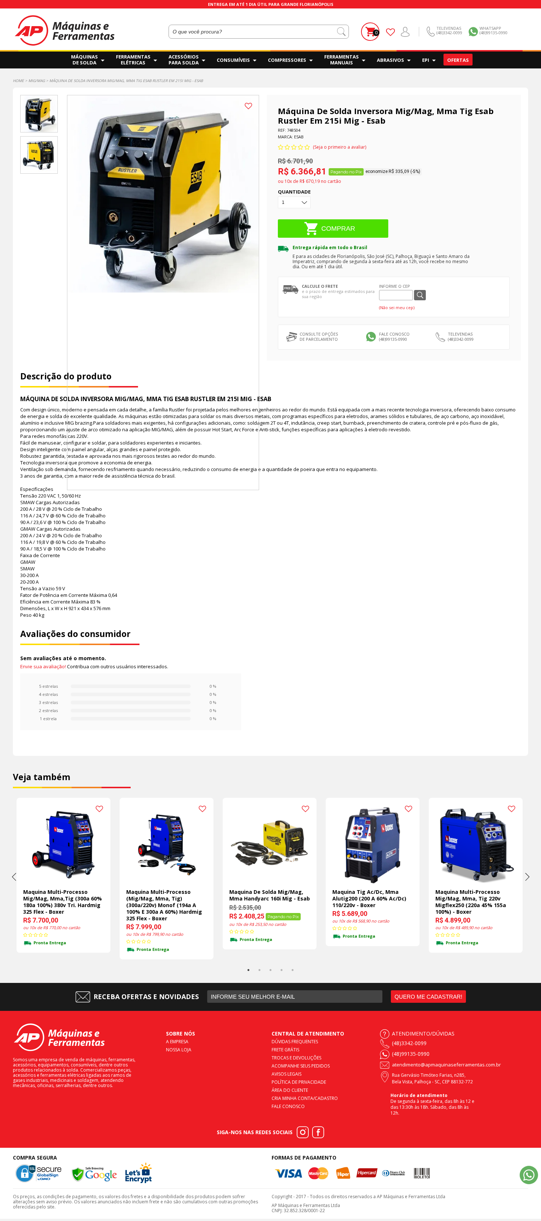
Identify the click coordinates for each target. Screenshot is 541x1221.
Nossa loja (178, 1050)
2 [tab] (259, 970)
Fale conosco (288, 1106)
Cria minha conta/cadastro (305, 1098)
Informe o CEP (394, 286)
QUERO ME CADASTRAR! (428, 997)
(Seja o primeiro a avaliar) (339, 147)
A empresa (177, 1041)
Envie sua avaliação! (43, 666)
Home (18, 80)
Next (527, 876)
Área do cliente (290, 1090)
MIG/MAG (36, 80)
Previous (14, 876)
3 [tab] (270, 970)
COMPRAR (338, 228)
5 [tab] (292, 970)
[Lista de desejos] (390, 31)
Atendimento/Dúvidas (423, 1033)
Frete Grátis (285, 1050)
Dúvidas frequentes (295, 1041)
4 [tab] (281, 970)
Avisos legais (286, 1074)
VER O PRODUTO (67, 881)
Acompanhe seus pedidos (301, 1066)
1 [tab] (248, 970)
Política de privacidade (299, 1082)
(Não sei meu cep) (396, 307)
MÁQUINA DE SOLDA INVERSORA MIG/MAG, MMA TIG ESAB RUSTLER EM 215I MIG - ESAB (126, 80)
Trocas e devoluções (296, 1058)
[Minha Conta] (405, 31)
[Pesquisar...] (342, 31)
